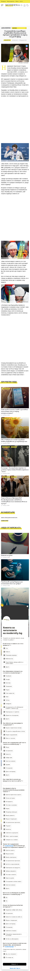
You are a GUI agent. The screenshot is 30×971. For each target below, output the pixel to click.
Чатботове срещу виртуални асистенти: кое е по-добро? (12, 583)
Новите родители (10, 1)
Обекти (17, 1)
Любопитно (7, 40)
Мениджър (3, 1)
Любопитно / (6, 28)
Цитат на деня (6, 555)
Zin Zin (21, 1)
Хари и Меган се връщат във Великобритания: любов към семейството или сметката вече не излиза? (14, 501)
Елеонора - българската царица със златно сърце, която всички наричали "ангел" (14, 470)
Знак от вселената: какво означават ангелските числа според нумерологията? (14, 411)
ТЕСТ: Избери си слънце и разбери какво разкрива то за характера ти (14, 441)
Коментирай (4, 520)
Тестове (14, 418)
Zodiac (27, 5)
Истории (14, 447)
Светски (14, 477)
